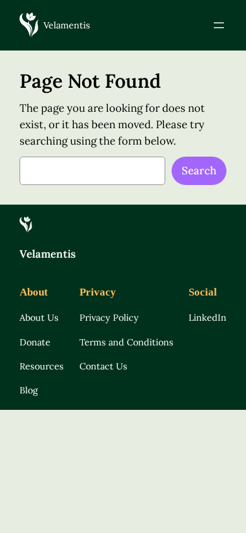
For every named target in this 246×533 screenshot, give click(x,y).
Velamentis (67, 25)
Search (199, 170)
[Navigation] (218, 25)
